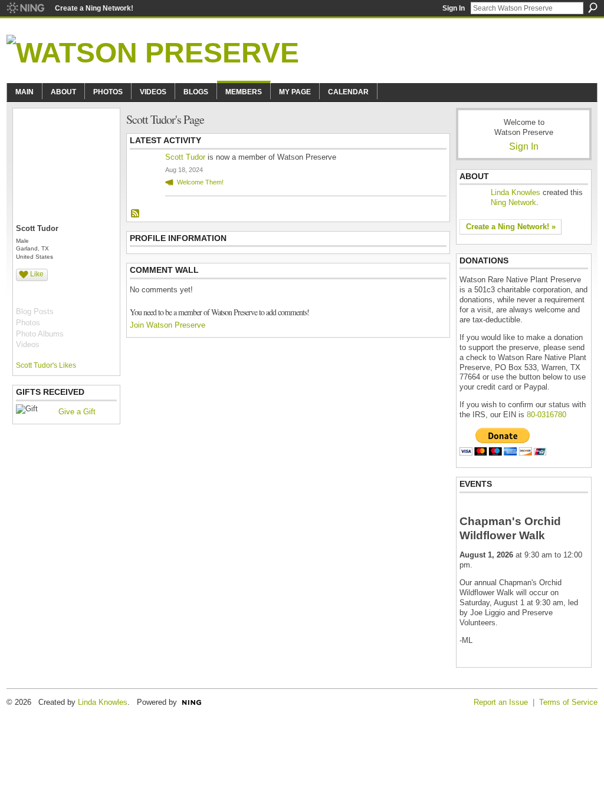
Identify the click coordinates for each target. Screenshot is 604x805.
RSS (135, 214)
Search (593, 7)
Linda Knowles (515, 192)
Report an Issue (501, 702)
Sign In (453, 8)
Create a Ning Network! (94, 8)
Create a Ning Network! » (511, 226)
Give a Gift (77, 411)
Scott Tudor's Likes (46, 365)
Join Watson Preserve (167, 325)
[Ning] (25, 8)
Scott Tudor (185, 157)
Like (37, 274)
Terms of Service (568, 702)
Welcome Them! (200, 182)
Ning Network (513, 202)
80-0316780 (546, 414)
